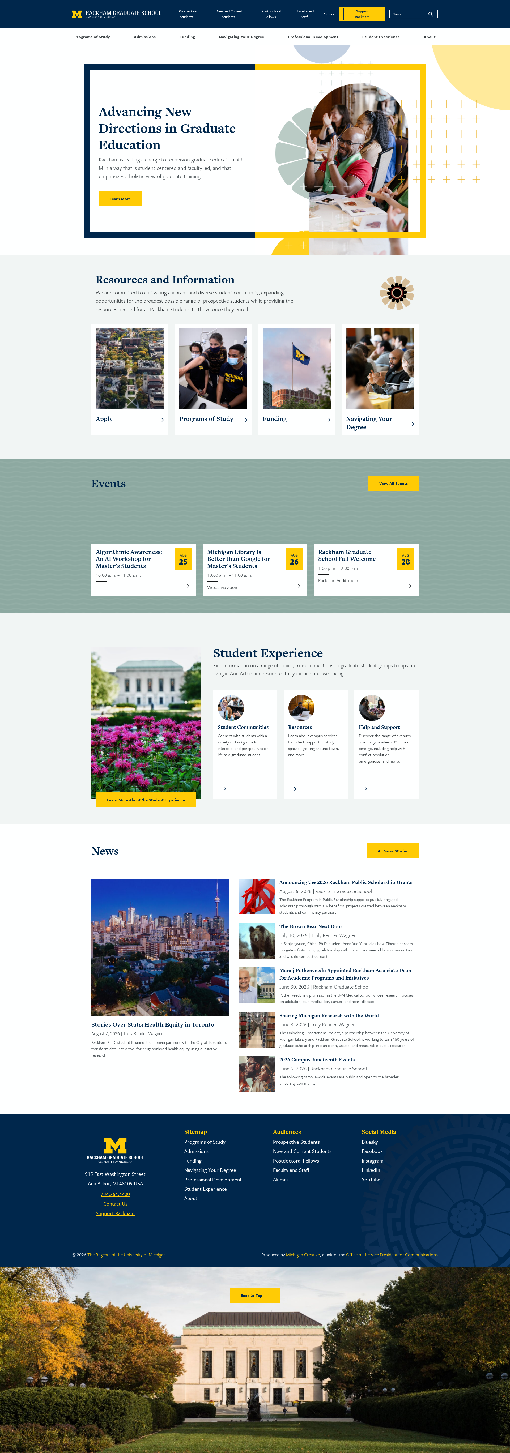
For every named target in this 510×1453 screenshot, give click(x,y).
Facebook (372, 1151)
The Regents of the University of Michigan (126, 1254)
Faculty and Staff (305, 13)
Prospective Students (188, 13)
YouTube (371, 1179)
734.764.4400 (115, 1194)
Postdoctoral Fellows (271, 13)
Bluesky (370, 1141)
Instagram (373, 1160)
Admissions (145, 37)
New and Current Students (229, 13)
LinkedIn (371, 1169)
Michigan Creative (303, 1254)
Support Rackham (115, 1213)
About (430, 37)
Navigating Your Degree (241, 37)
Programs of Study (92, 37)
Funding (187, 37)
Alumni (329, 14)
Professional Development (313, 37)
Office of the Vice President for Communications (392, 1254)
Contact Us (115, 1203)
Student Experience (381, 37)
